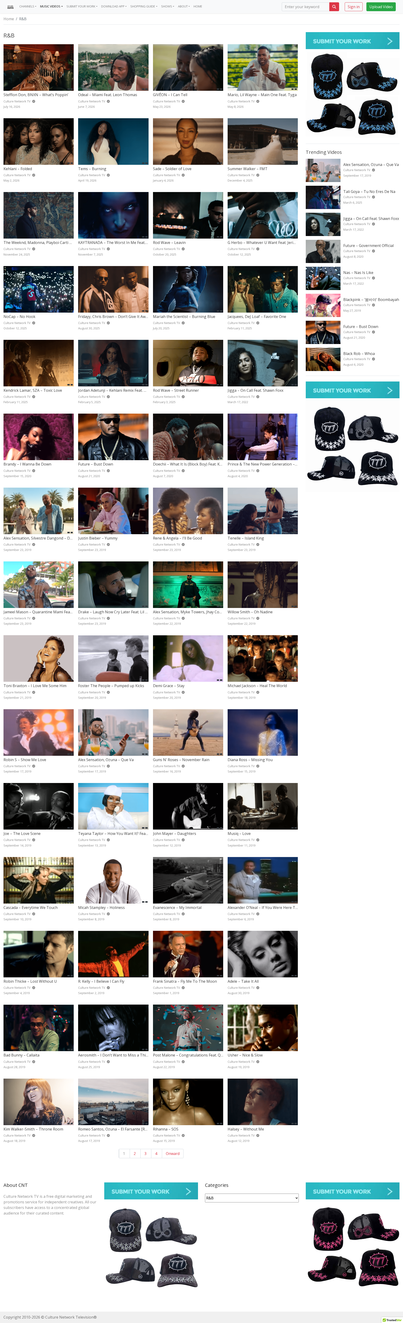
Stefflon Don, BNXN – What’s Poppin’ (35, 94)
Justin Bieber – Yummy (98, 538)
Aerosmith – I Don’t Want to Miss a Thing (114, 1055)
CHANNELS (26, 6)
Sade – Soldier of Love (172, 168)
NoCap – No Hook (19, 316)
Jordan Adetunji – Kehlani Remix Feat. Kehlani (117, 390)
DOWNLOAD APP (113, 6)
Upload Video (381, 6)
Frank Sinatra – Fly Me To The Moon (185, 981)
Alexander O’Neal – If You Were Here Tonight (267, 907)
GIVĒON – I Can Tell (170, 94)
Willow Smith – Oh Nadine (250, 611)
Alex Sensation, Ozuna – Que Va (106, 759)
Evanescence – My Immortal (177, 907)
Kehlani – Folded (17, 168)
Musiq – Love (239, 833)
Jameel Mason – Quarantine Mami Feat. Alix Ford (45, 611)
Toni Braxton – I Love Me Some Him (34, 685)
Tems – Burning (92, 168)
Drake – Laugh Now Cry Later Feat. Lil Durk (116, 611)
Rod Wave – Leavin (169, 242)
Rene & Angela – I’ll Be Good (177, 538)
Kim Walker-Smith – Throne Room (33, 1129)
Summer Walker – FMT (248, 168)
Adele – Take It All (243, 981)
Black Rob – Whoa (359, 353)
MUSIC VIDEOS (50, 6)
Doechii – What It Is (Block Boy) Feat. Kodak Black (196, 464)
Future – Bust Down (95, 464)
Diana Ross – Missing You (250, 759)
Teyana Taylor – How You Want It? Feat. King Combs (124, 833)
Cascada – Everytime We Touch (30, 907)
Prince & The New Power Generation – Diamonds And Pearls (280, 464)
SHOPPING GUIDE (142, 6)
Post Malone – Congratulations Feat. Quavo (191, 1055)
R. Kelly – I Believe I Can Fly (101, 981)
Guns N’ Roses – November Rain (181, 759)
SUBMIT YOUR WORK (80, 6)
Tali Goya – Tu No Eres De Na (369, 191)
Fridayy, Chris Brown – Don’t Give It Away (113, 316)
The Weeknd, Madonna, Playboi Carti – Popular (44, 242)
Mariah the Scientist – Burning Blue (184, 316)
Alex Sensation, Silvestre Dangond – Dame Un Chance (50, 538)
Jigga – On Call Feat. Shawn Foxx (255, 390)
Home (8, 18)
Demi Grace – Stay (168, 685)
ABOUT (183, 6)
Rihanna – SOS (165, 1129)
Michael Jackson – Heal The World (257, 685)
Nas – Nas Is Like (358, 272)
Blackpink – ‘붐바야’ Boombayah (371, 299)
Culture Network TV (357, 170)
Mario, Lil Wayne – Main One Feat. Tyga (262, 94)
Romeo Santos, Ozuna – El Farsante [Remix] (116, 1129)
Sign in (354, 6)
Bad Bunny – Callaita (21, 1055)
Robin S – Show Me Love (24, 759)
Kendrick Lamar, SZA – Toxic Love (32, 390)
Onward (173, 1153)
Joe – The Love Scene (22, 833)
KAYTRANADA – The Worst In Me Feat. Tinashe (119, 242)
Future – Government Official (368, 245)
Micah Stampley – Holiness (101, 907)
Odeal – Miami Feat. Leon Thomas (107, 94)
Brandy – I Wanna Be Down (27, 464)
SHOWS (166, 6)
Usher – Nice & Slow (245, 1055)
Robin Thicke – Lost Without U (30, 981)
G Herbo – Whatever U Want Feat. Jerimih (264, 242)
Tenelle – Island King (246, 538)
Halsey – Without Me (246, 1129)
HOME (198, 6)
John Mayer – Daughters (174, 833)
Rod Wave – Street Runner (176, 390)
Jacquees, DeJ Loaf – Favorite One (257, 316)
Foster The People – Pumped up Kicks (111, 685)
